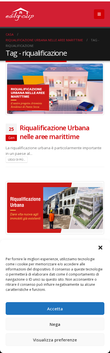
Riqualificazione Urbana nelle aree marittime (54, 132)
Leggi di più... (16, 159)
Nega (55, 324)
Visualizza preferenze (55, 340)
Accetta (55, 308)
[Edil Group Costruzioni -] (20, 14)
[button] (101, 247)
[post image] (55, 88)
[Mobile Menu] (99, 14)
